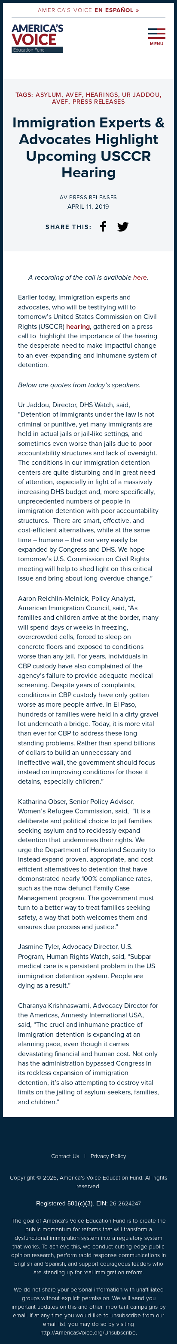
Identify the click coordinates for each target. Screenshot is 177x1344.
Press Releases (99, 101)
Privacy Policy (108, 1156)
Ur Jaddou (140, 95)
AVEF (74, 95)
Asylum (48, 95)
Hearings (102, 95)
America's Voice (88, 10)
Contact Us (65, 1156)
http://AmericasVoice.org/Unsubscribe (88, 1332)
